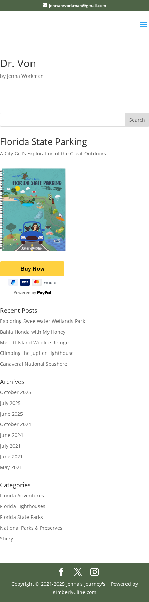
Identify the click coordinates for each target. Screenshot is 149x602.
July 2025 (10, 403)
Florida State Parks (21, 517)
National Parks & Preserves (31, 527)
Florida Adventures (22, 495)
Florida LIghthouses (22, 506)
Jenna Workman (25, 76)
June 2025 (11, 413)
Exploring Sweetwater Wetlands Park (42, 321)
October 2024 (15, 424)
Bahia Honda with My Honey (32, 331)
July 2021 (10, 445)
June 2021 (11, 456)
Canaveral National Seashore (33, 363)
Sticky (6, 538)
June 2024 (11, 435)
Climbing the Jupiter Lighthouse (37, 353)
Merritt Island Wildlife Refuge (34, 342)
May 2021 (11, 467)
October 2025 (15, 392)
